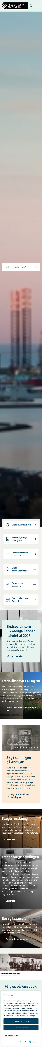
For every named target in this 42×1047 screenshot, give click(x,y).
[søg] (31, 6)
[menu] (38, 6)
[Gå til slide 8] (34, 747)
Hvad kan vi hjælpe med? (15, 267)
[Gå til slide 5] (26, 747)
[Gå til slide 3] (20, 747)
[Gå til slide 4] (23, 747)
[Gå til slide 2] (17, 747)
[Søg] (36, 267)
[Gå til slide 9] (37, 747)
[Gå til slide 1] (15, 747)
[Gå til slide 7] (31, 747)
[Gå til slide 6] (29, 747)
